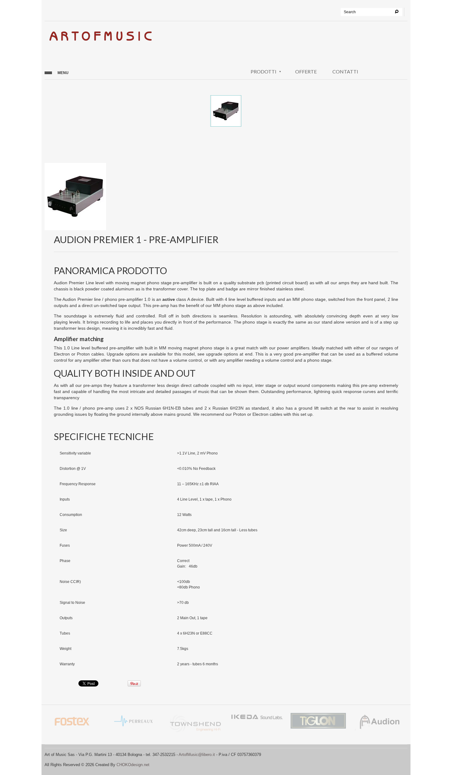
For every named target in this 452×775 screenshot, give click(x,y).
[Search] (397, 11)
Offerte (306, 71)
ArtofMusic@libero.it (197, 754)
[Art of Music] (100, 38)
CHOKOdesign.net (133, 764)
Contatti (345, 71)
